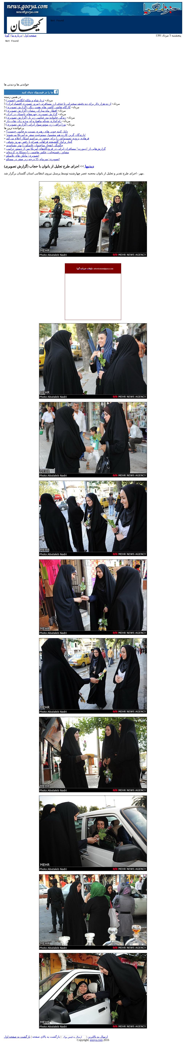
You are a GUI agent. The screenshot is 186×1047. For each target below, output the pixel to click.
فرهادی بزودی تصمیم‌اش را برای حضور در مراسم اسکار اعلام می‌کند (47, 138)
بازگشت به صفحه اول (17, 1036)
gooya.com (96, 1040)
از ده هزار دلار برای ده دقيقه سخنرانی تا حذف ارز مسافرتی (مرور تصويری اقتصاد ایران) (58, 103)
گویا (7, 35)
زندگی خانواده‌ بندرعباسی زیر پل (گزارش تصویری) (36, 117)
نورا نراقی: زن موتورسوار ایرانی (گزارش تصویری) (36, 124)
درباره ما (16, 35)
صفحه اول (30, 35)
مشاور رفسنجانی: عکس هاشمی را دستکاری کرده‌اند (37, 152)
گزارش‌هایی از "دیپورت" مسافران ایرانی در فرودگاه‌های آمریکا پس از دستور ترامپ (56, 148)
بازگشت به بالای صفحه (46, 1036)
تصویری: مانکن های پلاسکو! (22, 155)
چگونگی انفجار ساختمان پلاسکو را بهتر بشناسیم (34, 145)
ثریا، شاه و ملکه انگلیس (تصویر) (25, 100)
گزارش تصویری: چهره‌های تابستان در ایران (31, 114)
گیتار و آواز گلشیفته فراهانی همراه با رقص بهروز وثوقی (39, 141)
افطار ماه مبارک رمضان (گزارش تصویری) (31, 110)
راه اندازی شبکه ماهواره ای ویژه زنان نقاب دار (34, 121)
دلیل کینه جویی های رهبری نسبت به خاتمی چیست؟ (37, 131)
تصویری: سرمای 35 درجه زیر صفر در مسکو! (33, 159)
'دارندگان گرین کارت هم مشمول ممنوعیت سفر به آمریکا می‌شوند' (46, 134)
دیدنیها (89, 166)
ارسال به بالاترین (98, 1036)
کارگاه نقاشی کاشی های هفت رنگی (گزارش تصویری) (38, 107)
